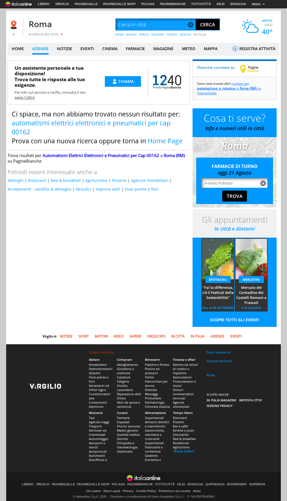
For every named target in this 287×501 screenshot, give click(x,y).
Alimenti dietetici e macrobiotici (157, 424)
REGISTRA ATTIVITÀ (256, 48)
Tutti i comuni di (219, 352)
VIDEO (118, 336)
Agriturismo (96, 180)
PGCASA (147, 4)
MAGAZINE (163, 48)
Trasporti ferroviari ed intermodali (98, 430)
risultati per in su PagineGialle (229, 88)
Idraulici (83, 189)
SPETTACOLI (218, 279)
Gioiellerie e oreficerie (125, 371)
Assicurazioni (182, 377)
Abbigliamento (127, 364)
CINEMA (109, 48)
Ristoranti (37, 180)
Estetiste (151, 390)
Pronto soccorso (128, 426)
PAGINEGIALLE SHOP (119, 4)
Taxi (92, 418)
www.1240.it (25, 97)
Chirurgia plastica (157, 406)
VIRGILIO (62, 4)
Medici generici (127, 430)
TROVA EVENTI (183, 451)
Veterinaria (125, 451)
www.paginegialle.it (253, 69)
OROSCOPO (156, 336)
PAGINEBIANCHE (173, 4)
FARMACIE (135, 48)
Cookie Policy (146, 491)
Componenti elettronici (98, 404)
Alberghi (16, 180)
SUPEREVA (257, 484)
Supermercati (154, 418)
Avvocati (179, 398)
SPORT (83, 336)
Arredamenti (98, 364)
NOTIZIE (64, 48)
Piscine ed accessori (152, 371)
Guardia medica (128, 434)
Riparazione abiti (129, 394)
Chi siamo (93, 491)
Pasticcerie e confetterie (154, 449)
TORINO (171, 34)
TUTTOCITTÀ (201, 4)
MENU (256, 4)
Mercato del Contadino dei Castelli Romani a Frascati (251, 295)
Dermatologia (155, 402)
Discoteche (181, 434)
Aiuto (197, 491)
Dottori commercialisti (183, 392)
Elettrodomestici (100, 369)
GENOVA (185, 34)
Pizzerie (119, 180)
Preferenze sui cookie (174, 491)
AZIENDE (40, 48)
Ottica (121, 398)
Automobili (97, 455)
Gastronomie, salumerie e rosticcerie (155, 434)
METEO (188, 48)
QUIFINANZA (215, 484)
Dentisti (122, 439)
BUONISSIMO (237, 484)
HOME (18, 48)
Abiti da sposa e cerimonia (128, 404)
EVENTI (87, 48)
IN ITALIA (199, 34)
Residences (181, 443)
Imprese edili (108, 189)
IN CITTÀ (178, 336)
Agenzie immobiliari (149, 180)
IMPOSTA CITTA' (250, 400)
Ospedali (123, 422)
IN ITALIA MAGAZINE (221, 400)
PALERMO (157, 34)
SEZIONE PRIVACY (220, 406)
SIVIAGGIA (238, 4)
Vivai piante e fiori (141, 189)
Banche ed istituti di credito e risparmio (185, 368)
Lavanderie (125, 390)
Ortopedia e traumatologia (127, 445)
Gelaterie (151, 455)
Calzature (123, 377)
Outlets (122, 385)
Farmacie (123, 418)
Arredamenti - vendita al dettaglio (39, 189)
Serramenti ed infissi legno (99, 387)
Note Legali (111, 491)
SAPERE (135, 336)
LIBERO (44, 4)
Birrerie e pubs (183, 430)
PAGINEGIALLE (86, 4)
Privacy (128, 491)
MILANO (131, 34)
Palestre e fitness (157, 364)
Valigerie (123, 381)
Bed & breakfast (66, 180)
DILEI (220, 4)
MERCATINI (251, 279)
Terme (149, 377)
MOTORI (101, 336)
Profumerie (153, 398)
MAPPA (210, 48)
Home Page (165, 140)
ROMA (119, 34)
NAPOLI (144, 34)
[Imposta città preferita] (14, 24)
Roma (40, 24)
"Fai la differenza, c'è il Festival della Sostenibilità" (218, 292)
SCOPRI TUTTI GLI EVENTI (234, 319)
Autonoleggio (98, 439)
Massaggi (151, 394)
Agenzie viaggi (99, 422)
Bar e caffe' (180, 426)
